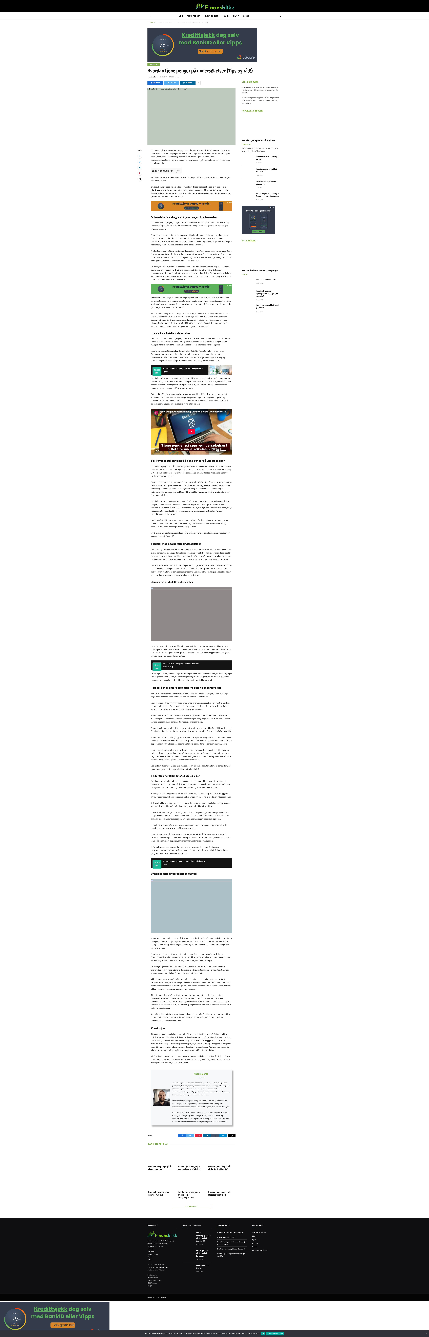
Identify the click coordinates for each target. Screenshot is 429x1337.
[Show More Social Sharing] (198, 83)
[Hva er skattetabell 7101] (248, 282)
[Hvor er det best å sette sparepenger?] (262, 256)
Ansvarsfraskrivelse (259, 1232)
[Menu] (148, 16)
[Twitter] (139, 162)
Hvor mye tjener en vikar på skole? (267, 158)
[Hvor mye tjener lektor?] (188, 1268)
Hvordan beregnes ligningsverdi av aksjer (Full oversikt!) (267, 294)
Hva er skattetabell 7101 (266, 279)
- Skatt (149, 1259)
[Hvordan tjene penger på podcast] (262, 126)
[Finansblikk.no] (214, 6)
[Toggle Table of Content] (177, 171)
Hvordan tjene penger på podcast (258, 140)
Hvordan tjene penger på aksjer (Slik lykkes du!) (219, 1167)
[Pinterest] (139, 173)
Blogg (254, 1236)
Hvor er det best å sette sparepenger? (260, 270)
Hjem (180, 16)
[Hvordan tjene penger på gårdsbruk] (248, 184)
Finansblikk (156, 1297)
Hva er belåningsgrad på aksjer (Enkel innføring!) (203, 1237)
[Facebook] (139, 156)
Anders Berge (153, 77)
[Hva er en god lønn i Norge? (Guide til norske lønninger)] (248, 196)
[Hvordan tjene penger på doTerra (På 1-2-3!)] (161, 1181)
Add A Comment (191, 1206)
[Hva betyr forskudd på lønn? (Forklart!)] (248, 308)
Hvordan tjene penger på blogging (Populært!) (219, 1193)
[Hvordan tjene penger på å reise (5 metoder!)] (161, 1155)
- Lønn (149, 1257)
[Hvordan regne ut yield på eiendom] (248, 172)
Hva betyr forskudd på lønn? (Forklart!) (267, 306)
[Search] (280, 16)
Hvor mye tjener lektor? (202, 1266)
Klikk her (162, 1270)
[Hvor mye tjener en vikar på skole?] (248, 159)
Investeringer (211, 16)
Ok (263, 1333)
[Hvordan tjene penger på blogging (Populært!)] (222, 1181)
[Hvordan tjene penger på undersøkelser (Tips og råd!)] (191, 116)
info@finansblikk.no (160, 1267)
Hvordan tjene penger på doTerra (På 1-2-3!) (158, 1193)
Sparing (244, 274)
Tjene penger (193, 16)
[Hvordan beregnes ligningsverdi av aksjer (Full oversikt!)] (248, 293)
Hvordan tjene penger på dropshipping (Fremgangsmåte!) (189, 1195)
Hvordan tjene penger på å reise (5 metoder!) (159, 1167)
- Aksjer (150, 1249)
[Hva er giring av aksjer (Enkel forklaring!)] (188, 1253)
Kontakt (255, 1243)
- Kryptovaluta (152, 1254)
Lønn (226, 16)
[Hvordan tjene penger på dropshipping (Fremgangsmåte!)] (191, 1181)
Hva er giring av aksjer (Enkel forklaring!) (202, 1253)
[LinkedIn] (139, 167)
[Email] (139, 179)
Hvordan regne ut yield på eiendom (266, 170)
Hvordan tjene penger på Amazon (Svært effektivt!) (189, 1167)
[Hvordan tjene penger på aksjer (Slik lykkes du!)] (222, 1155)
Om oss (246, 16)
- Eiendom (151, 1251)
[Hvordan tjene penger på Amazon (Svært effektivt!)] (191, 1155)
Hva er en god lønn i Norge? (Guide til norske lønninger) (267, 194)
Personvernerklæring (259, 1250)
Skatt (236, 16)
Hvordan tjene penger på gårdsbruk (266, 182)
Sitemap (163, 1297)
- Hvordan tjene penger (155, 1246)
